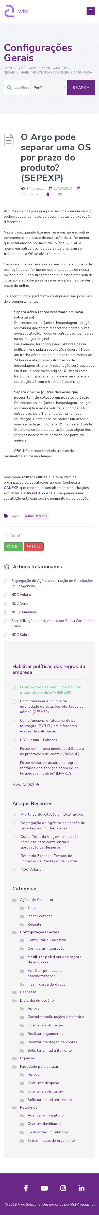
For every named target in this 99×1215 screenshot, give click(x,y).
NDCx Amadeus (24, 612)
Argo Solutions (29, 1204)
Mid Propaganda (82, 1204)
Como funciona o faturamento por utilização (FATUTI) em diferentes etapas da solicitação (48, 726)
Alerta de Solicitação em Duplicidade (52, 814)
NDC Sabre (20, 634)
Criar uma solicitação (45, 1025)
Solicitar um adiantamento (50, 1050)
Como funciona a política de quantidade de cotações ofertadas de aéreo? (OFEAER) (52, 706)
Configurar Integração (46, 948)
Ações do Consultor (36, 899)
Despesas (28, 992)
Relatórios (28, 1107)
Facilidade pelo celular (39, 1066)
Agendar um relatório (46, 1115)
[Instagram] (63, 1189)
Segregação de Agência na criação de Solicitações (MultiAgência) (52, 583)
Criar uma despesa (43, 1083)
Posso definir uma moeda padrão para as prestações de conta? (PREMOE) (52, 751)
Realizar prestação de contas (52, 1042)
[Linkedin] (81, 1189)
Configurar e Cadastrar (47, 940)
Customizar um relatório (48, 1132)
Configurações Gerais (39, 932)
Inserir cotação (40, 916)
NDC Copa (19, 603)
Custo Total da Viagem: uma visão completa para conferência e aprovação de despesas (50, 842)
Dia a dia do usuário (37, 1000)
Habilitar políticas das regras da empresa (56, 72)
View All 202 (24, 784)
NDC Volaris (21, 594)
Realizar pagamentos (45, 1033)
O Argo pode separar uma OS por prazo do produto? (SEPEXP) (50, 690)
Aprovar (34, 1008)
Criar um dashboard (44, 1123)
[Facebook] (26, 1189)
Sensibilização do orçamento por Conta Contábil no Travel (52, 623)
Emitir (32, 907)
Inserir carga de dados (46, 984)
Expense (27, 1058)
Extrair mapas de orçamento (51, 1140)
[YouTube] (44, 1189)
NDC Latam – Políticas (38, 740)
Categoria (27, 68)
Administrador (36, 516)
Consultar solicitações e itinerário (56, 1016)
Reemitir (34, 924)
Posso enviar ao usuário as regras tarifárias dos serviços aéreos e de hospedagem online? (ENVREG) (49, 768)
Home (8, 68)
